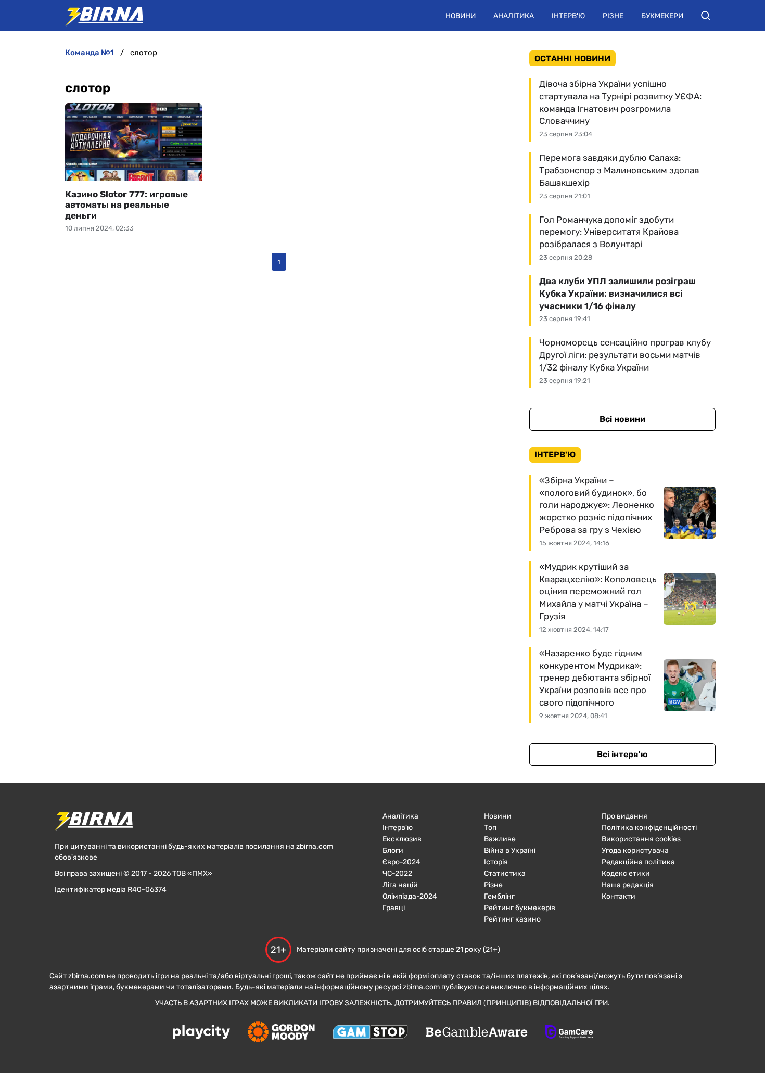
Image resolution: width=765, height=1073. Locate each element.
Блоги (392, 850)
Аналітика (513, 15)
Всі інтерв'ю (622, 754)
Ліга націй (400, 884)
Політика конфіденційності (649, 827)
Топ (490, 827)
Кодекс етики (626, 873)
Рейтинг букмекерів (519, 907)
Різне (613, 15)
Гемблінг (499, 896)
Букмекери (662, 15)
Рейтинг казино (512, 919)
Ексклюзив (402, 839)
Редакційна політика (638, 862)
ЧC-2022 (397, 873)
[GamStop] (370, 1033)
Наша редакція (628, 884)
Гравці (393, 907)
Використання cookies (641, 839)
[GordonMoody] (281, 1032)
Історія (496, 862)
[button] (705, 15)
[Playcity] (201, 1033)
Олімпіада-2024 (409, 896)
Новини (460, 15)
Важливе (500, 839)
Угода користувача (635, 850)
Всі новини (622, 419)
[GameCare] (569, 1033)
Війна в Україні (510, 850)
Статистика (505, 873)
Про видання (624, 816)
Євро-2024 (401, 862)
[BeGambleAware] (477, 1033)
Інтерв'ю (568, 15)
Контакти (618, 896)
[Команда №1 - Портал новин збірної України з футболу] (99, 16)
